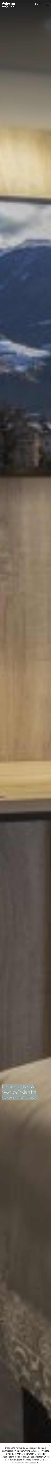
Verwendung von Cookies (24, 1463)
